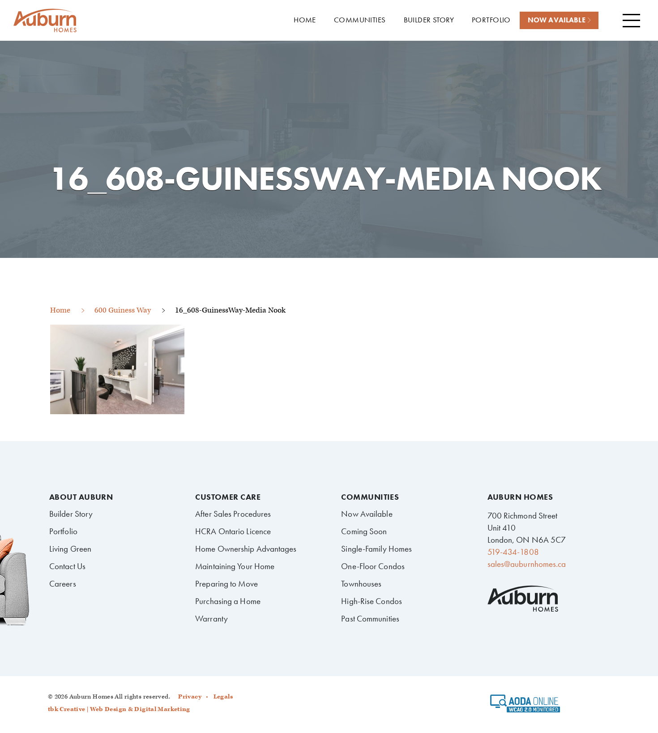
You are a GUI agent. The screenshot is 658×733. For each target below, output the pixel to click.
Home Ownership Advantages (245, 548)
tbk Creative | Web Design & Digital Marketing (119, 709)
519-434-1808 (513, 551)
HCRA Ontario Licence (233, 531)
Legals (223, 697)
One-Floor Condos (373, 566)
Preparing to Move (226, 583)
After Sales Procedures (233, 513)
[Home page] (45, 21)
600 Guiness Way (122, 310)
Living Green (70, 548)
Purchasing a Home (228, 601)
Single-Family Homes (376, 548)
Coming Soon (364, 531)
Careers (62, 583)
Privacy (189, 697)
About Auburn (81, 497)
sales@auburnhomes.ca (526, 564)
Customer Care (228, 497)
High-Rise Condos (371, 601)
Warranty (211, 618)
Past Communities (370, 618)
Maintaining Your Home (234, 566)
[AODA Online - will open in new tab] (525, 706)
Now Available (366, 513)
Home (60, 310)
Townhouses (361, 583)
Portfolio (63, 531)
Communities (370, 497)
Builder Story (71, 513)
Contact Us (67, 566)
